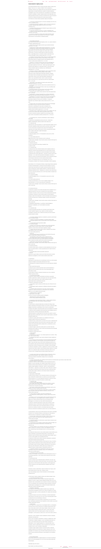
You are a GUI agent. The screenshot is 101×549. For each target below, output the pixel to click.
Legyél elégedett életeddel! (53, 1)
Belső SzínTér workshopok (62, 1)
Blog (67, 1)
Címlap (43, 1)
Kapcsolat (70, 1)
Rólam (46, 1)
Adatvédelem (65, 546)
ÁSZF (61, 546)
